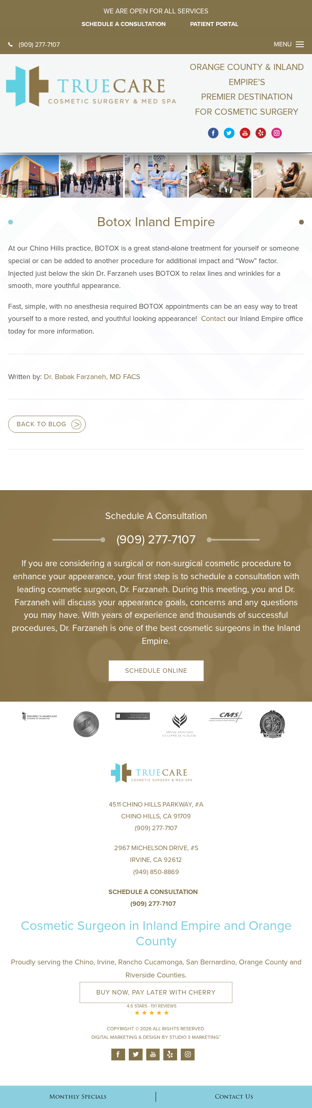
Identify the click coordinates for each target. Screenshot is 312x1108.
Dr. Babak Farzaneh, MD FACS (92, 376)
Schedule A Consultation (124, 24)
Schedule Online (156, 671)
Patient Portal (214, 24)
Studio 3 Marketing (195, 1037)
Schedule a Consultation (153, 892)
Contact (214, 318)
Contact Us (234, 1096)
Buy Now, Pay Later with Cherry (156, 992)
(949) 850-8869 (156, 872)
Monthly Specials (77, 1096)
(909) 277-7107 (39, 45)
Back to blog (41, 424)
